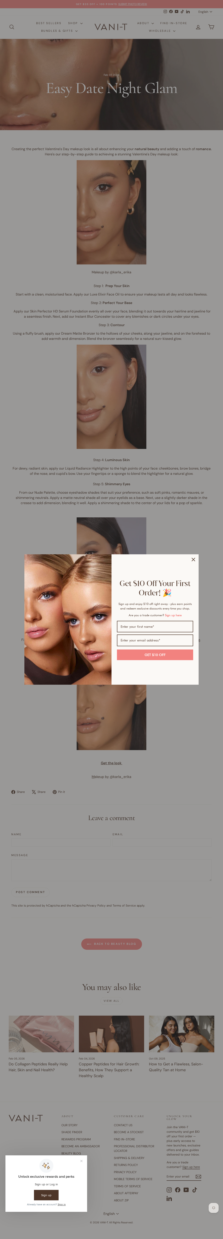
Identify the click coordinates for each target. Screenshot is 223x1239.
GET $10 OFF (155, 655)
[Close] (193, 559)
